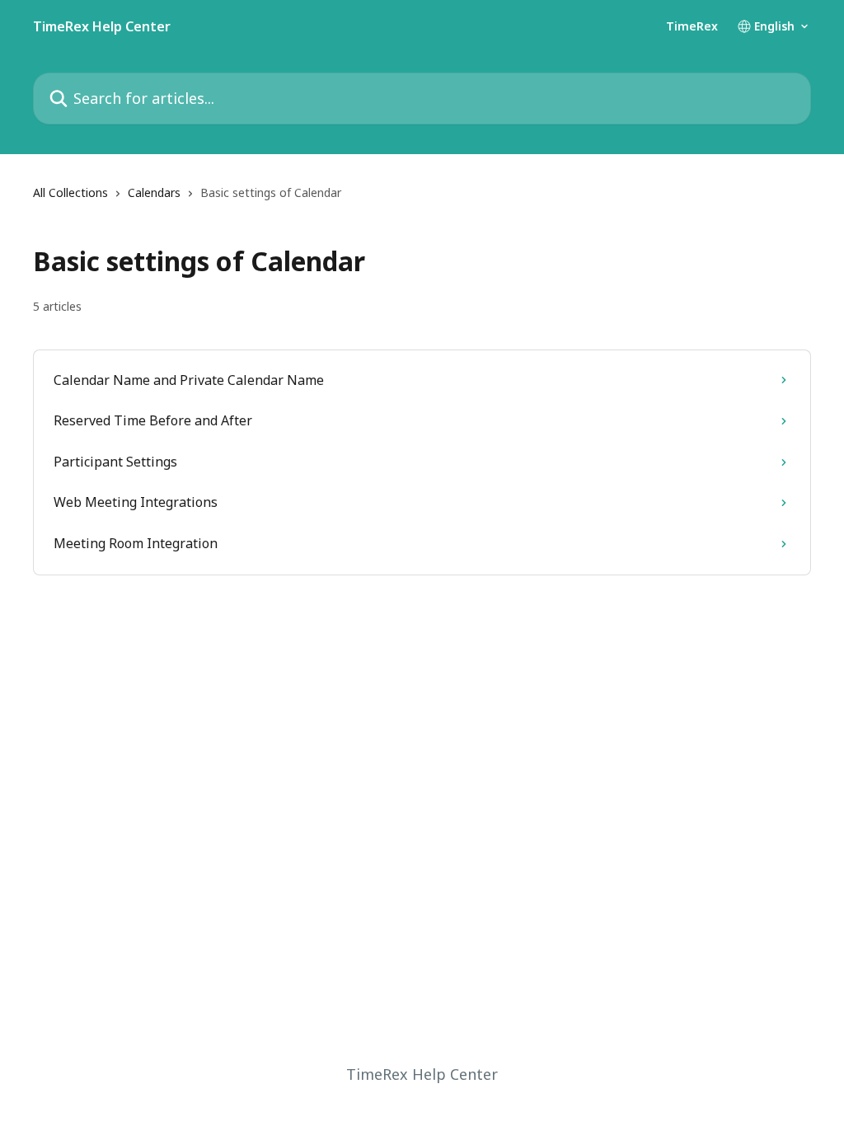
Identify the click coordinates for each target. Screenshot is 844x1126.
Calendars (154, 192)
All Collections (70, 192)
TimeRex (692, 26)
